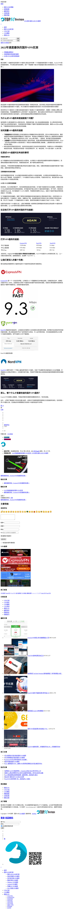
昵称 (2, 522)
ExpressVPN (23, 243)
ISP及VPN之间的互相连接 (11, 56)
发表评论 (6, 425)
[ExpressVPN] (16, 563)
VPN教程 (6, 604)
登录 (2, 3)
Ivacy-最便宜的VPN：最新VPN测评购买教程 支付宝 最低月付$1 (23, 763)
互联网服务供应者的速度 (11, 54)
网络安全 (6, 612)
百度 (18, 40)
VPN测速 (6, 437)
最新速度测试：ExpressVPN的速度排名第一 (13, 475)
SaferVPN (10, 902)
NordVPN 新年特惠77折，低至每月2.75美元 (17, 779)
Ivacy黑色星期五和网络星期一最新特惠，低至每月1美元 (21, 775)
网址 (2, 529)
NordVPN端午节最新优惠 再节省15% (38, 693)
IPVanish (9, 906)
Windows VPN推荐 (12, 882)
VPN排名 (45, 593)
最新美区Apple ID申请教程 (35, 711)
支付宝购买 (40, 593)
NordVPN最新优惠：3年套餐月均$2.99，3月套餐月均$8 (44, 746)
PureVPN (38, 243)
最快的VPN (7, 439)
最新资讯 (6, 610)
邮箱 (2, 526)
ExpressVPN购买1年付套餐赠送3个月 (38, 637)
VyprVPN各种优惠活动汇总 (36, 655)
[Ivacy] (16, 571)
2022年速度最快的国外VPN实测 (13, 490)
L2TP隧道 (8, 593)
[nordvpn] (16, 556)
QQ (2, 532)
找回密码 (9, 818)
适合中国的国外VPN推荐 (12, 761)
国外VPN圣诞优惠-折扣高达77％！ (38, 728)
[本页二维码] (23, 864)
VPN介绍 (6, 600)
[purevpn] (16, 586)
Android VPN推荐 (12, 884)
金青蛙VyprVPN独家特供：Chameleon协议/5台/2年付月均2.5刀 (23, 771)
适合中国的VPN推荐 (13, 876)
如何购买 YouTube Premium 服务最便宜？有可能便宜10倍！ (45, 673)
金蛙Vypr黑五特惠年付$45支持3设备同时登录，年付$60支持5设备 (24, 773)
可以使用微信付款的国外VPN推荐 (15, 757)
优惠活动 (3, 593)
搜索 (18, 38)
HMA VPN (10, 905)
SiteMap (34, 813)
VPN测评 (18, 593)
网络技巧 (6, 614)
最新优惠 (50, 593)
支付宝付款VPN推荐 (13, 878)
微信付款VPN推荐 (12, 880)
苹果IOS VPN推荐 (12, 886)
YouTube (13, 593)
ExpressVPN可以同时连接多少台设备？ (16, 759)
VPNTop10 (36, 451)
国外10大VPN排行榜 (13, 874)
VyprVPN (28, 593)
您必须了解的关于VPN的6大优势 (14, 777)
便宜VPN (6, 608)
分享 (2, 409)
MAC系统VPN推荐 (12, 888)
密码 (2, 824)
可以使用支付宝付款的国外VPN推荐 (15, 755)
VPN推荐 (22, 813)
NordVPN (52, 243)
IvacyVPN (10, 903)
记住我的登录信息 (7, 826)
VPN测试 (6, 42)
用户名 (3, 822)
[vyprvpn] (16, 578)
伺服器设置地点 (8, 52)
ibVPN (9, 908)
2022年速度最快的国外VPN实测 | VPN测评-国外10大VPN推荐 (30, 453)
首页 (2, 42)
